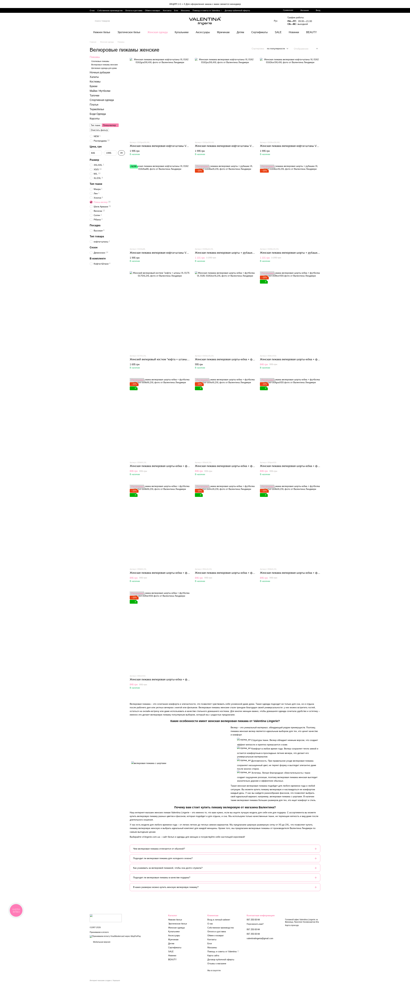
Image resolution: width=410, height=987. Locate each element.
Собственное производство (110, 10)
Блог (176, 10)
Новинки (294, 32)
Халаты (94, 77)
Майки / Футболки (100, 91)
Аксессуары (203, 32)
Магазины (185, 10)
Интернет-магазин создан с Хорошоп (105, 980)
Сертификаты (259, 32)
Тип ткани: (96, 125)
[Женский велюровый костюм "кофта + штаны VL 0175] (160, 311)
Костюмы (95, 81)
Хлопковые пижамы (100, 61)
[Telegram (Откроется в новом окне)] (274, 10)
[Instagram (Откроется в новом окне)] (255, 10)
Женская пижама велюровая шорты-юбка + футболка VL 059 (298, 359)
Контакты (167, 10)
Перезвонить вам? (255, 924)
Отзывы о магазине (216, 963)
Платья (94, 104)
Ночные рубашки (100, 72)
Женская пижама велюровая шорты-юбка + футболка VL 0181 (234, 359)
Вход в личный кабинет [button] (218, 919)
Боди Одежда (98, 114)
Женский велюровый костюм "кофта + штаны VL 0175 (163, 359)
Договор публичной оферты (237, 10)
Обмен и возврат (152, 10)
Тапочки (94, 95)
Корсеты (95, 118)
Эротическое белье (128, 32)
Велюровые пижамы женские (104, 65)
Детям (240, 32)
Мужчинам (223, 32)
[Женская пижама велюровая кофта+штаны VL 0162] (160, 98)
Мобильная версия (101, 942)
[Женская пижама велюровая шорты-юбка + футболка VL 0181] (225, 311)
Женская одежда (158, 32)
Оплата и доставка (133, 10)
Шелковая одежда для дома (104, 68)
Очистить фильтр (99, 130)
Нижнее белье (101, 32)
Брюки (93, 86)
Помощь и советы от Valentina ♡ (207, 10)
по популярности (276, 48)
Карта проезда (292, 925)
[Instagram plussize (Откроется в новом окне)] (262, 10)
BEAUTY (311, 32)
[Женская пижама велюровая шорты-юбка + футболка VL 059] (290, 311)
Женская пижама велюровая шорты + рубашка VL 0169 (229, 252)
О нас (92, 10)
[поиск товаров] (92, 20)
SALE (278, 32)
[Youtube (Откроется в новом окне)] (270, 10)
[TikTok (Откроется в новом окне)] (266, 10)
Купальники (182, 32)
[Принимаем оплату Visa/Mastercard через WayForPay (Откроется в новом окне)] (115, 936)
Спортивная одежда (102, 100)
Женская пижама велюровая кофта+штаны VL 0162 (162, 145)
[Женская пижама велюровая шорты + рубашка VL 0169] (225, 205)
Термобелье (97, 109)
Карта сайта (213, 955)
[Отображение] (314, 48)
